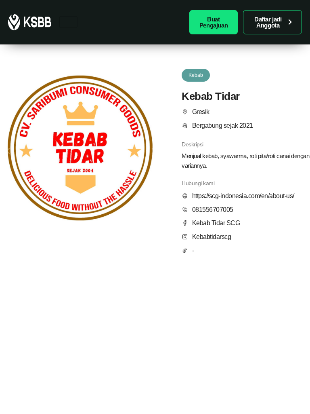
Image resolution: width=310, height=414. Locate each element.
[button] (8, 151)
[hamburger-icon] (68, 22)
